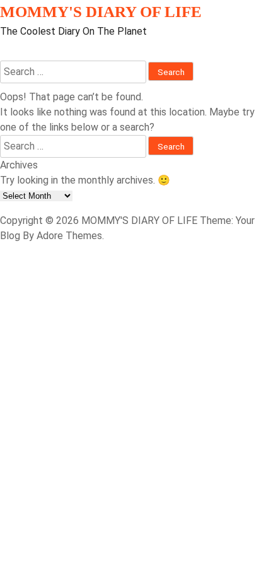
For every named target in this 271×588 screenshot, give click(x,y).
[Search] (4, 53)
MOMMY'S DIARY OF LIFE (101, 11)
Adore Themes (69, 236)
